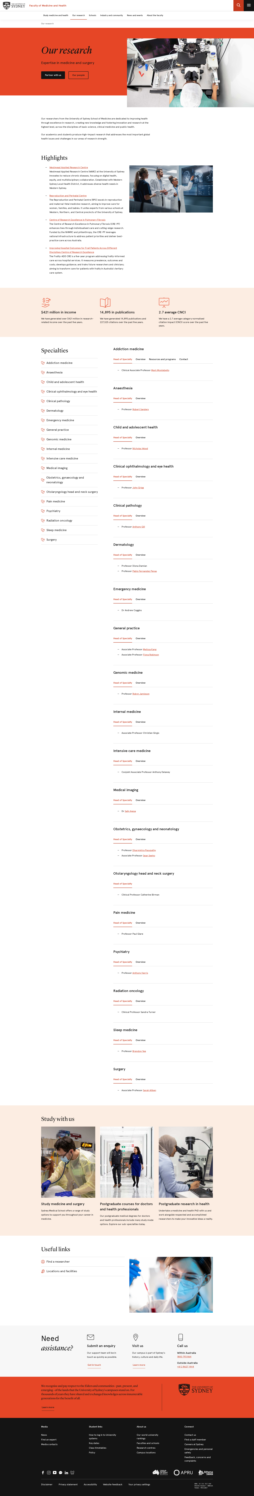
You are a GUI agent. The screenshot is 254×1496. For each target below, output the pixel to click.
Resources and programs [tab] (162, 359)
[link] (47, 23)
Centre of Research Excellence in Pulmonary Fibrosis (77, 219)
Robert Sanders (140, 409)
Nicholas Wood (140, 448)
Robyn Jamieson (140, 693)
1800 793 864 (184, 1356)
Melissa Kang (149, 649)
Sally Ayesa (130, 811)
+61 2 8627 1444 (185, 1366)
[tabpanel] (163, 372)
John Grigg (138, 487)
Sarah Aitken (149, 1090)
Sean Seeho (149, 855)
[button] (238, 5)
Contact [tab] (183, 359)
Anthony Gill (138, 526)
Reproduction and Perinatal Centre (68, 195)
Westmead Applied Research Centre (68, 167)
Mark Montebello (160, 370)
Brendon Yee (139, 1051)
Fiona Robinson (151, 654)
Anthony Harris (140, 973)
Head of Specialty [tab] (122, 359)
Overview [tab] (141, 359)
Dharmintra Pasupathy (144, 850)
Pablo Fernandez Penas (144, 571)
